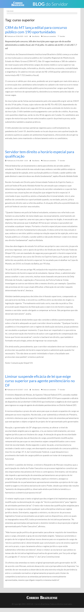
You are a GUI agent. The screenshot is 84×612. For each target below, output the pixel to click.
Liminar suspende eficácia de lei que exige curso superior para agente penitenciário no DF (40, 380)
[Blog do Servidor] (50, 4)
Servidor (62, 36)
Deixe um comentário (49, 36)
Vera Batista (35, 36)
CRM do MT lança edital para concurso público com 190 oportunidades (36, 29)
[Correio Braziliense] (19, 4)
